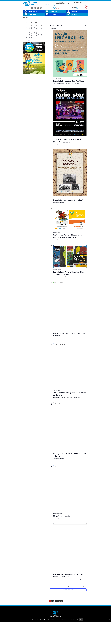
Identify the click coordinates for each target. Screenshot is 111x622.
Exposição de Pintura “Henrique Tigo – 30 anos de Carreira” (69, 273)
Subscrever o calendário (68, 589)
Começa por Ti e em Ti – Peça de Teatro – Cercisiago (69, 454)
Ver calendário (28, 40)
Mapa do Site (57, 608)
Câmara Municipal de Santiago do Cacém (36, 3)
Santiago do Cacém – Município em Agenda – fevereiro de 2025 (67, 236)
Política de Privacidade (45, 608)
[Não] (109, 619)
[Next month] (41, 22)
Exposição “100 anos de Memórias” (68, 200)
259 (57, 601)
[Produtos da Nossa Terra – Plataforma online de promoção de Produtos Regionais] (34, 52)
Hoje (68, 586)
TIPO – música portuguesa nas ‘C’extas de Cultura (69, 393)
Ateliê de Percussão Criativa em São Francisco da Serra (68, 575)
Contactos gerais (62, 608)
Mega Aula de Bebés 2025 (63, 516)
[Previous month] (26, 22)
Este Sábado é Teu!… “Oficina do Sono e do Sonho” (69, 334)
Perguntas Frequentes (52, 608)
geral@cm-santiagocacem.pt (62, 8)
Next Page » (60, 601)
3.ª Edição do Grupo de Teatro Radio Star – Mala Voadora (68, 140)
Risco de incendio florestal (86, 7)
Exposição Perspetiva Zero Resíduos (68, 81)
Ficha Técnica (67, 608)
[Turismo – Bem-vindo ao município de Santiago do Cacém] (34, 74)
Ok (81, 619)
